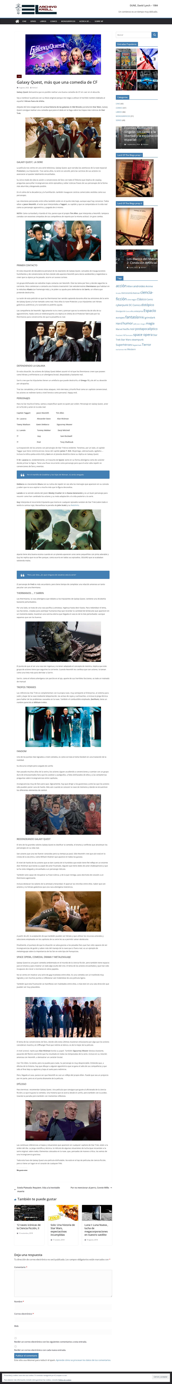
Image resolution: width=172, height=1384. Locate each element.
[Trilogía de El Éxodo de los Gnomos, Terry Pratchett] (126, 59)
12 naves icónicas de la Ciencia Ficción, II (29, 1226)
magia (150, 323)
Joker (138, 324)
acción (121, 285)
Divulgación (121, 311)
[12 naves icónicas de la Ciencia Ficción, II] (29, 1206)
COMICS (53, 21)
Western (131, 349)
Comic (149, 299)
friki (141, 317)
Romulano (129, 335)
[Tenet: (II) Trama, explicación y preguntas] (147, 59)
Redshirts (75, 505)
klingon (143, 324)
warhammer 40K (121, 349)
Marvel (119, 329)
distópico (147, 305)
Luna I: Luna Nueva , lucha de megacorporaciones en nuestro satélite (96, 1229)
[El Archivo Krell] (17, 21)
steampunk (137, 339)
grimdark (150, 317)
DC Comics (135, 305)
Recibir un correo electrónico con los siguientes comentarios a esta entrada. (50, 1341)
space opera (143, 334)
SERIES (33, 21)
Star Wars (126, 339)
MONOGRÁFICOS (68, 21)
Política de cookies (64, 1380)
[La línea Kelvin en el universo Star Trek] (147, 80)
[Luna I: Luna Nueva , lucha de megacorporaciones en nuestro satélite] (97, 1206)
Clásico (141, 299)
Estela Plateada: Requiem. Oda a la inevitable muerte (38, 1189)
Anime (149, 286)
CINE (24, 21)
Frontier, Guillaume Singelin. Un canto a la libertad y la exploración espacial (136, 134)
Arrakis (118, 293)
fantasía (132, 317)
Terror (146, 344)
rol (124, 335)
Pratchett (119, 335)
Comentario (20, 1267)
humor (128, 323)
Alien (130, 286)
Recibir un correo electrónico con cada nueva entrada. (40, 1350)
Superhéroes (124, 345)
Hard (119, 323)
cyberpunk (122, 305)
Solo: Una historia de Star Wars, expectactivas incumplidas (63, 1229)
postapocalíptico (146, 329)
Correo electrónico (24, 1313)
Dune (128, 311)
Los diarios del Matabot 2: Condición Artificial (136, 261)
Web (16, 1326)
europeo (120, 317)
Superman (136, 345)
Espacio (150, 310)
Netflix (126, 329)
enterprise (138, 311)
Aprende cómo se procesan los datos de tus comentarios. (83, 1360)
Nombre (19, 1301)
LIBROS (43, 21)
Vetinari (35, 88)
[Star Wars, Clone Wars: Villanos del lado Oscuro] (126, 80)
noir (132, 329)
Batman (136, 293)
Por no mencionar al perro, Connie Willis (90, 1187)
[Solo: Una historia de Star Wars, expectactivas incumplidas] (63, 1206)
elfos (132, 311)
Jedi (134, 324)
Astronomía (127, 293)
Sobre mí (99, 21)
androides (139, 286)
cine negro (131, 299)
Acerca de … (85, 21)
